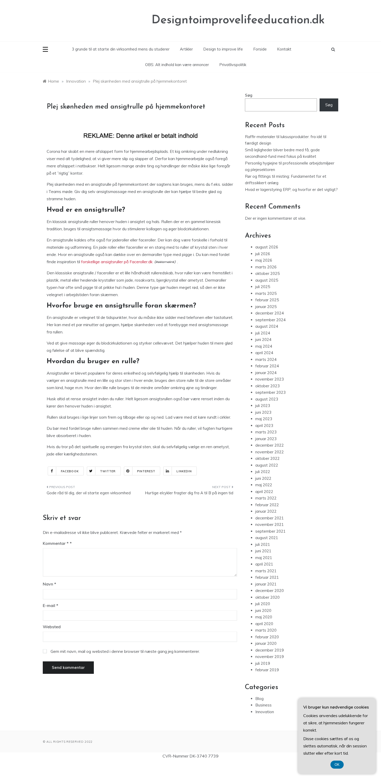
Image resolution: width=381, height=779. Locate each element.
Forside (260, 49)
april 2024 (264, 352)
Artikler (186, 49)
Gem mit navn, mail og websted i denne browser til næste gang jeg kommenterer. (125, 651)
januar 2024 (266, 372)
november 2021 (269, 524)
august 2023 (266, 399)
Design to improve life (223, 49)
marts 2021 (266, 570)
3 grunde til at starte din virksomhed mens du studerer (121, 49)
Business (263, 705)
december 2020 (269, 590)
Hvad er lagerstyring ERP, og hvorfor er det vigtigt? (291, 189)
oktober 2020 (267, 597)
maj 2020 (263, 616)
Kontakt (284, 49)
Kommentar (56, 543)
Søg (248, 95)
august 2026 (266, 247)
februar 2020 (267, 636)
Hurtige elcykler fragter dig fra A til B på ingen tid (189, 492)
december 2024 (269, 313)
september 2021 (270, 531)
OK (337, 765)
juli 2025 (262, 286)
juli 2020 (262, 603)
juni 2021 (263, 550)
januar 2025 (266, 306)
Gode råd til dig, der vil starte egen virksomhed (89, 492)
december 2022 (269, 445)
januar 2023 (266, 438)
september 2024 (270, 319)
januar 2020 (266, 643)
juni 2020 (263, 610)
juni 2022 (263, 478)
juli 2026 (262, 253)
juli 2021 (262, 544)
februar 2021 (267, 577)
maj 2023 (263, 418)
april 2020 (264, 623)
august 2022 (266, 465)
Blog (259, 698)
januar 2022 (266, 511)
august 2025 (266, 280)
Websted (52, 626)
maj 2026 (263, 260)
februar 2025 (267, 299)
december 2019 (269, 650)
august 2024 (266, 326)
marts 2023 (266, 432)
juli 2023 (262, 405)
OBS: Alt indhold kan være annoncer (177, 64)
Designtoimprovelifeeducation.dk (238, 20)
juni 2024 (263, 339)
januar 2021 (266, 584)
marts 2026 (266, 267)
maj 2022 (263, 484)
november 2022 (269, 451)
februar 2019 (267, 669)
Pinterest (146, 471)
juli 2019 (262, 663)
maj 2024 (263, 346)
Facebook (70, 471)
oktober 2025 (267, 273)
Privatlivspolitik (232, 64)
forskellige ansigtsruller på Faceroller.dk (117, 261)
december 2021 (269, 518)
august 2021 (266, 537)
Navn (49, 584)
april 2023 (264, 425)
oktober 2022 (267, 458)
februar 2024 (267, 365)
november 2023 (269, 379)
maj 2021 (263, 557)
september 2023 (270, 392)
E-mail (50, 605)
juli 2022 (262, 471)
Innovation (264, 711)
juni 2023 (263, 412)
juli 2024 (262, 333)
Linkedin (184, 471)
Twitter (108, 471)
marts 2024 (266, 359)
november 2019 (269, 656)
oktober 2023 (267, 385)
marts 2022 (266, 498)
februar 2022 (267, 504)
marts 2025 (266, 293)
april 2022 (264, 491)
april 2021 (264, 564)
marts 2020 (266, 630)
